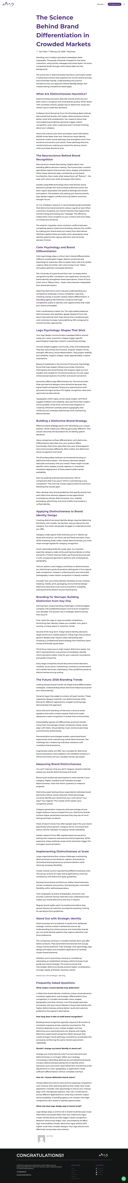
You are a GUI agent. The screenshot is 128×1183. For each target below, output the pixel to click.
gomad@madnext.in (24, 1175)
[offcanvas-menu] (124, 4)
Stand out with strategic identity (50, 975)
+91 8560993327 (21, 1171)
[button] (123, 1178)
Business (71, 51)
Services (100, 4)
